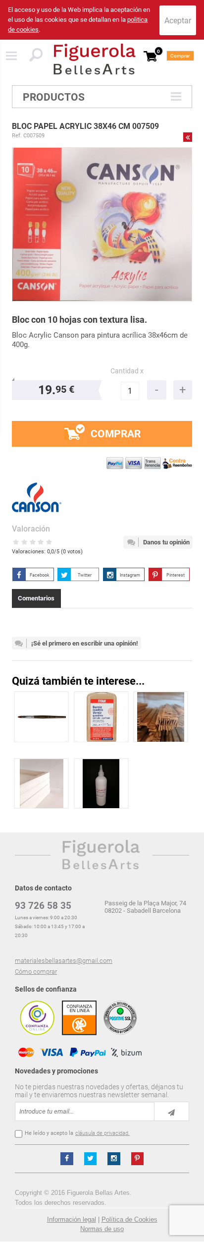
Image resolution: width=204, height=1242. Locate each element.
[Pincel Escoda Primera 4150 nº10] (41, 716)
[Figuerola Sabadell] (94, 59)
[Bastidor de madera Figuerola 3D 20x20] (160, 716)
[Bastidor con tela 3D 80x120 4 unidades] (42, 783)
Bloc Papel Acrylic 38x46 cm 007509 (85, 126)
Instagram (130, 575)
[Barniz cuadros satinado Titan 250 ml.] (101, 716)
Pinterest (175, 575)
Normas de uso (102, 1229)
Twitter (85, 575)
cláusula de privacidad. (102, 1133)
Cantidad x (127, 371)
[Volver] (187, 136)
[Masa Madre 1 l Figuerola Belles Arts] (101, 783)
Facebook (40, 575)
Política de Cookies (129, 1219)
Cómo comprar (36, 971)
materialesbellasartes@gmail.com (63, 960)
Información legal (71, 1219)
